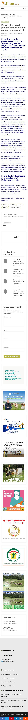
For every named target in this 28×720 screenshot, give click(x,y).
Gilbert (6, 35)
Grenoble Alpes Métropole (8, 678)
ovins (20, 205)
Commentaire (8, 317)
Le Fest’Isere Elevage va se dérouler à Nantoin (18, 261)
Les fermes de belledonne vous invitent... (13, 217)
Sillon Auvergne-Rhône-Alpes (12, 691)
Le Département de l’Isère (8, 686)
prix (5, 207)
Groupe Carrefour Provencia (8, 682)
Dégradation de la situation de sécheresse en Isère (18, 271)
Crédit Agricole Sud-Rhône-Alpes (9, 674)
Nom (5, 330)
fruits (5, 205)
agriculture (5, 21)
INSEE (13, 205)
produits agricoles (15, 207)
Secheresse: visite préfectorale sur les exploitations (18, 281)
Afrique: (5, 225)
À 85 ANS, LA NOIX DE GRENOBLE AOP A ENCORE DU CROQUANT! (12, 707)
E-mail (6, 339)
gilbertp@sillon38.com (8, 661)
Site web (6, 347)
